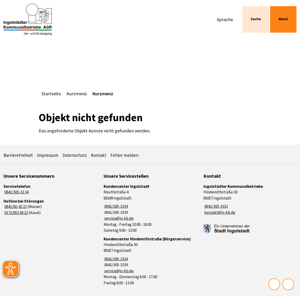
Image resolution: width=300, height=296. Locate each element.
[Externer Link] (226, 229)
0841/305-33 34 (16, 192)
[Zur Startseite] (37, 19)
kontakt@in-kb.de (219, 212)
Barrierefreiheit (18, 155)
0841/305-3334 (116, 206)
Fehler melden (124, 155)
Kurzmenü (77, 93)
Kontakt (98, 155)
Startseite (51, 93)
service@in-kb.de (119, 218)
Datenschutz (75, 155)
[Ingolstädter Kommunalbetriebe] (249, 199)
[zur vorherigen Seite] (274, 284)
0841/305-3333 (215, 206)
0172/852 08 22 (16, 212)
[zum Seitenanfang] (288, 284)
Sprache (225, 19)
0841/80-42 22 (15, 206)
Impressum (47, 155)
